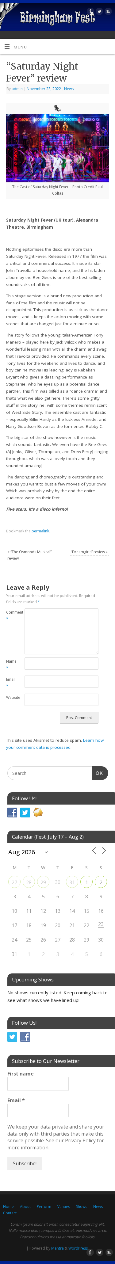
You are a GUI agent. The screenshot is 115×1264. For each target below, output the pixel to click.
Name (10, 664)
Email (10, 682)
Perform (44, 1206)
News (69, 88)
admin (17, 88)
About (25, 1206)
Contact (10, 1213)
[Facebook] (89, 12)
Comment (10, 615)
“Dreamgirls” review (89, 551)
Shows (81, 1206)
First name (20, 1073)
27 (14, 882)
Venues (63, 1206)
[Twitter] (98, 12)
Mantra (57, 1248)
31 (72, 882)
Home (8, 1206)
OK (97, 773)
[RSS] (107, 12)
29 (43, 882)
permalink (40, 531)
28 (29, 882)
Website (10, 697)
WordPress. (78, 1248)
